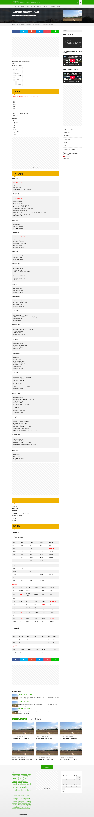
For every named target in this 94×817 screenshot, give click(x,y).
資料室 (58, 6)
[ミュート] (78, 64)
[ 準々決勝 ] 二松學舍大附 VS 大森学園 (22, 759)
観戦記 (28, 6)
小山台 (29, 15)
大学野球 (14, 790)
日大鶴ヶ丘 (26, 792)
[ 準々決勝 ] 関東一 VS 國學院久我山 (69, 738)
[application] (72, 42)
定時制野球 (24, 790)
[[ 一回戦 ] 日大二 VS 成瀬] (15, 704)
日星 (30, 792)
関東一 (48, 736)
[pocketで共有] (47, 31)
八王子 (67, 757)
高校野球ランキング (66, 158)
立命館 (19, 804)
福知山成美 (15, 804)
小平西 (14, 792)
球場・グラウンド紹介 (68, 129)
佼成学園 (24, 784)
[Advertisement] (35, 46)
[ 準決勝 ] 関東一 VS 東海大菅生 (44, 738)
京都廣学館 (25, 781)
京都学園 (20, 781)
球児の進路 (66, 145)
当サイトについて (15, 6)
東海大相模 (23, 798)
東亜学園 (14, 798)
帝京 (17, 792)
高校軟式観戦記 (67, 135)
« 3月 (63, 791)
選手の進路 (53, 6)
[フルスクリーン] (80, 64)
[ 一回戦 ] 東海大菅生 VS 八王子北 (25, 694)
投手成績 (18, 84)
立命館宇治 (24, 804)
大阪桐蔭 (19, 790)
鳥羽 (22, 807)
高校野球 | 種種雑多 (23, 814)
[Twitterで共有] (24, 31)
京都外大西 (15, 781)
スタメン (16, 73)
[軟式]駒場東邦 (24, 775)
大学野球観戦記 (67, 139)
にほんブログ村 (66, 154)
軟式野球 (33, 6)
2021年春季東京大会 (22, 15)
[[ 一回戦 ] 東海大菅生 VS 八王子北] (15, 696)
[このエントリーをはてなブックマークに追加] (39, 31)
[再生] (64, 64)
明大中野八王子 (47, 757)
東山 (18, 798)
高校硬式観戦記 (67, 132)
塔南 (27, 787)
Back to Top (47, 767)
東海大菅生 (33, 15)
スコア (16, 77)
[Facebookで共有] (16, 31)
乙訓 (29, 775)
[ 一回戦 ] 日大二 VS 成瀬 (23, 701)
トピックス (46, 6)
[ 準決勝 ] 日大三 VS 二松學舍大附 (21, 738)
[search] (81, 31)
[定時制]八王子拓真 (16, 775)
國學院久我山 (68, 736)
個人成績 (16, 79)
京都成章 (14, 784)
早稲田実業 (15, 795)
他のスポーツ (39, 6)
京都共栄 (20, 778)
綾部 (29, 804)
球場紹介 (23, 6)
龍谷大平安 (27, 807)
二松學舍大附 (20, 736)
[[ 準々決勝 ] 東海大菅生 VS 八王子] (15, 711)
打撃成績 (18, 81)
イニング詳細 (17, 75)
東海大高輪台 (15, 801)
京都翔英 (19, 784)
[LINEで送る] (55, 31)
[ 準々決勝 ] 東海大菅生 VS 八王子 (25, 708)
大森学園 (25, 757)
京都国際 (25, 778)
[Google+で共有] (32, 31)
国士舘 (17, 787)
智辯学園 (27, 795)
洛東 (23, 801)
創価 (13, 787)
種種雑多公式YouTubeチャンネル (71, 149)
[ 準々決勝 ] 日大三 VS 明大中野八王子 (46, 759)
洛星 (20, 801)
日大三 (24, 736)
